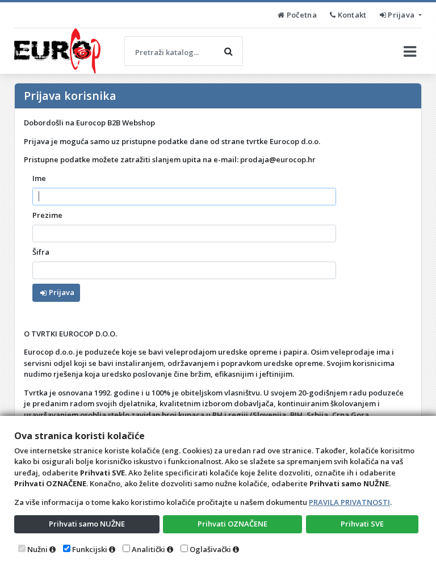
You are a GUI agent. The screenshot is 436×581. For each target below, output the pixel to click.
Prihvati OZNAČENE (232, 524)
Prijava (401, 15)
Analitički (148, 549)
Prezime (47, 215)
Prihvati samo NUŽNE (87, 524)
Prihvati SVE (362, 524)
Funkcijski (89, 549)
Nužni (37, 549)
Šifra (40, 252)
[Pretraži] (228, 51)
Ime (39, 178)
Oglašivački (210, 549)
